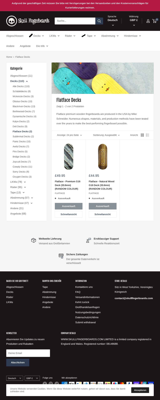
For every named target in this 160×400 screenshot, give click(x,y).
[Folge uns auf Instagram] (51, 384)
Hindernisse (131, 35)
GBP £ (29, 378)
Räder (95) (16, 187)
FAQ (77, 292)
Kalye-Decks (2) (21, 121)
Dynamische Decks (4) (24, 116)
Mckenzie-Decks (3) (23, 96)
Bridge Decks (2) (21, 156)
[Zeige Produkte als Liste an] (147, 135)
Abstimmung (108, 35)
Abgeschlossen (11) (21, 75)
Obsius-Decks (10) (22, 101)
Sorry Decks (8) (21, 171)
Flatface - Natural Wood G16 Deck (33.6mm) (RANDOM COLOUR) (101, 185)
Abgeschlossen (14, 35)
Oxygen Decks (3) (22, 176)
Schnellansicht (69, 214)
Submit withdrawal (85, 322)
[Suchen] (99, 21)
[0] (154, 21)
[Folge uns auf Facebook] (45, 384)
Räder (68, 35)
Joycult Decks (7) (22, 161)
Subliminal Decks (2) (23, 136)
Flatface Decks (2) (22, 131)
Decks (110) (17, 81)
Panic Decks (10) (21, 141)
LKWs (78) (16, 181)
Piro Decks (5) (20, 151)
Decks (36, 35)
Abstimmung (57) (20, 197)
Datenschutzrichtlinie (87, 317)
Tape (89, 35)
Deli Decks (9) (20, 126)
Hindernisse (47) (19, 203)
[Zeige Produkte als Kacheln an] (142, 135)
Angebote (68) (18, 213)
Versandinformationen (87, 297)
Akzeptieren (140, 390)
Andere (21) (16, 208)
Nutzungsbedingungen (88, 312)
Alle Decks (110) (21, 86)
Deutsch (12, 378)
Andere (10, 46)
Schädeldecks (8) (22, 91)
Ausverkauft (68, 206)
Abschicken (18, 362)
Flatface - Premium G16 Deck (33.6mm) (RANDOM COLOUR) (67, 185)
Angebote (25, 46)
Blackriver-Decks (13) (24, 106)
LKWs (52, 35)
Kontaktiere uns (84, 287)
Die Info (40, 46)
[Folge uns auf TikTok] (57, 384)
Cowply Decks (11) (22, 166)
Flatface (60, 193)
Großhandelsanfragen (87, 307)
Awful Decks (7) (21, 146)
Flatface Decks (22, 57)
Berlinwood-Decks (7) (24, 111)
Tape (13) (15, 192)
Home (9, 57)
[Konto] (148, 21)
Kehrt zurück (82, 302)
